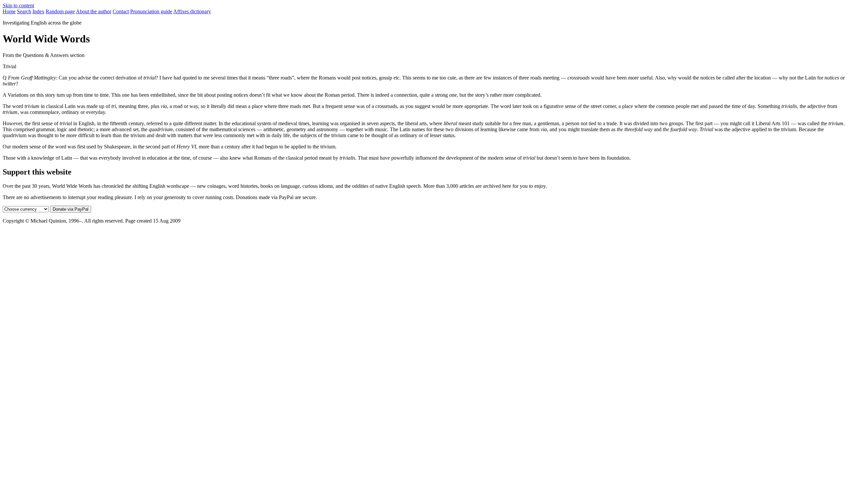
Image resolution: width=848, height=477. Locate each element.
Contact (121, 11)
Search (24, 11)
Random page (60, 11)
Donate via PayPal (70, 209)
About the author (93, 11)
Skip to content (18, 5)
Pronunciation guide (151, 11)
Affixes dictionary (192, 11)
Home (9, 11)
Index (38, 11)
